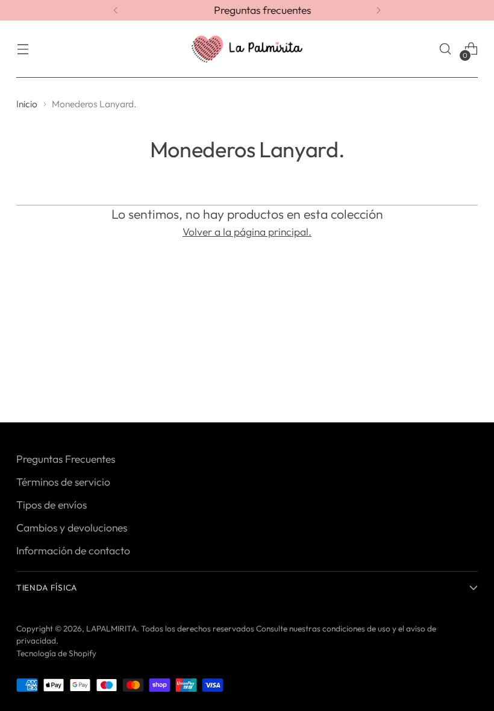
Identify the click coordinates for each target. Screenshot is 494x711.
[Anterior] (115, 10)
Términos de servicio (63, 482)
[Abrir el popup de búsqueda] (445, 49)
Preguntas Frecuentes (65, 459)
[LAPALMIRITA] (247, 49)
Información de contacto (73, 550)
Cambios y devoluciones (71, 527)
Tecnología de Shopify (56, 653)
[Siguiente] (378, 10)
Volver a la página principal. (247, 232)
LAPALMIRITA (111, 628)
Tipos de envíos (51, 505)
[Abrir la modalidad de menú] (22, 49)
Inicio (26, 104)
